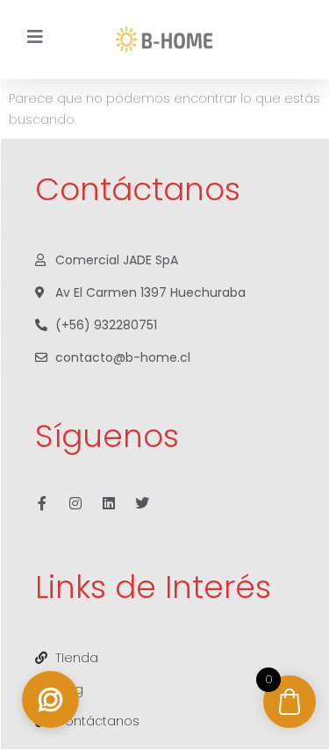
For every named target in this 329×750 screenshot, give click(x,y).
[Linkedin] (109, 503)
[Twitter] (142, 503)
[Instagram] (75, 503)
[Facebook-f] (42, 503)
